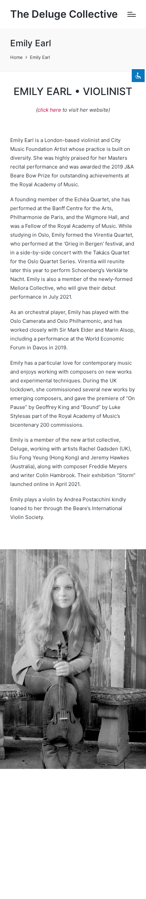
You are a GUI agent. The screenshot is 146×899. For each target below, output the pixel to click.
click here (49, 110)
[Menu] (131, 14)
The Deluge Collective (64, 14)
